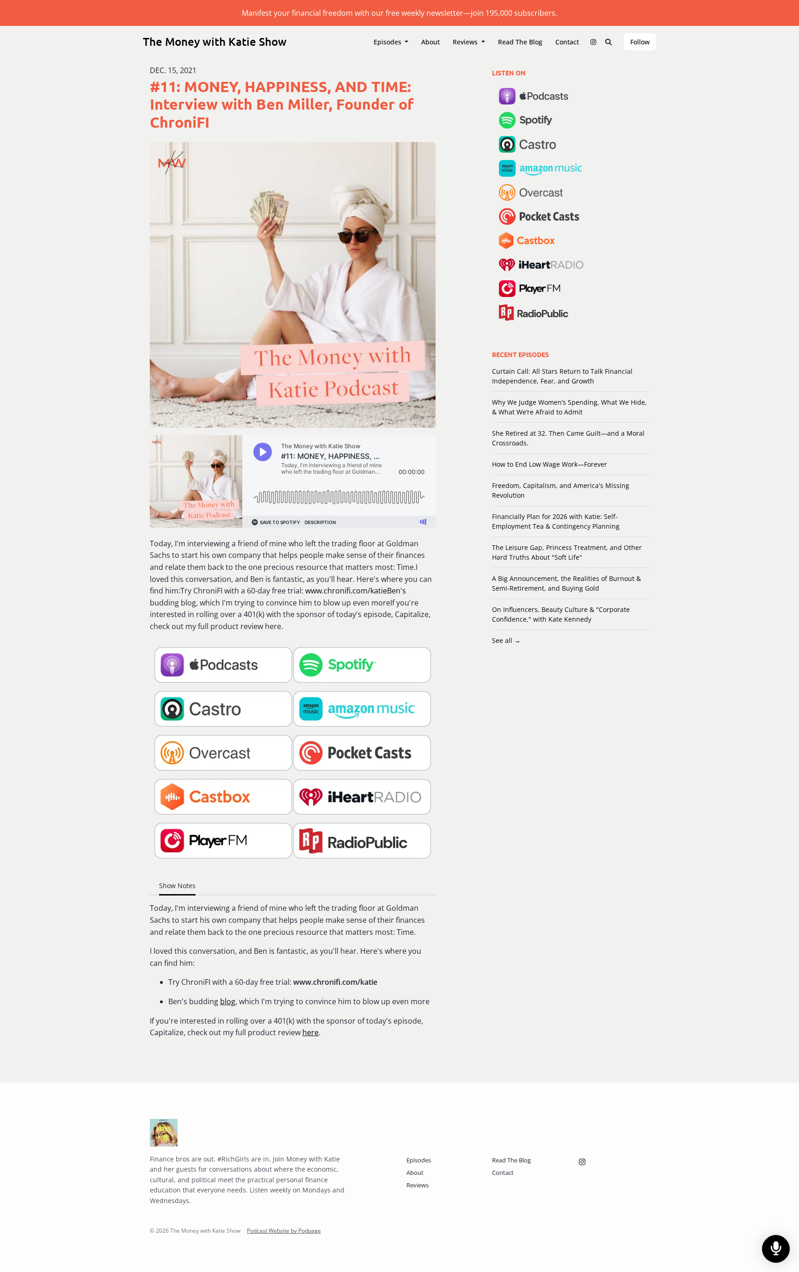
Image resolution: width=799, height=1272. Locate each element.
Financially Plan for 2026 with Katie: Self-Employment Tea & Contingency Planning (556, 521)
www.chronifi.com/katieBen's (355, 591)
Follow (640, 41)
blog (227, 1001)
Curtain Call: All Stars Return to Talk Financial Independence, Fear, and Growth (562, 376)
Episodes (388, 41)
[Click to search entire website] (609, 41)
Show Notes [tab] (177, 885)
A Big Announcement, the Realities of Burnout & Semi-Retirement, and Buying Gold (566, 583)
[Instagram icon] (582, 1162)
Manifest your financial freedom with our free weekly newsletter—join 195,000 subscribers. (399, 13)
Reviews (466, 41)
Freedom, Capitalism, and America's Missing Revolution (560, 490)
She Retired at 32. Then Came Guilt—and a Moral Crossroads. (568, 438)
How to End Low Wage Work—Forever (549, 464)
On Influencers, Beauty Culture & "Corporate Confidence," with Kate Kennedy (561, 614)
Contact (567, 41)
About (430, 41)
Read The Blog (520, 41)
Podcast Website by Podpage (284, 1231)
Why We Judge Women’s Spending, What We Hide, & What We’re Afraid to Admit (569, 407)
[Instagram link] (593, 41)
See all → (506, 640)
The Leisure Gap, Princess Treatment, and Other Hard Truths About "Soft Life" (567, 552)
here (310, 1032)
